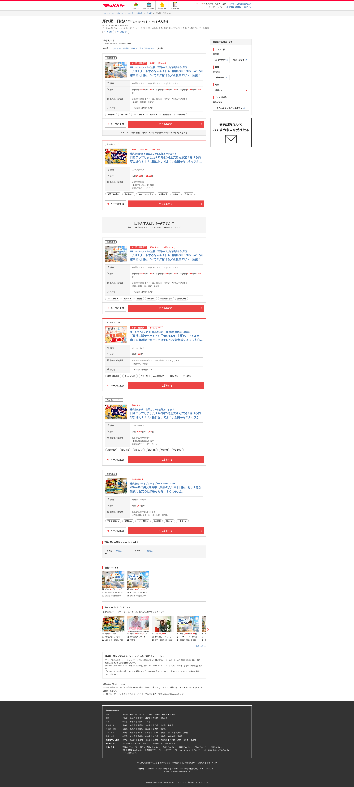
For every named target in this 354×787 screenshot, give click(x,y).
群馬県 (172, 714)
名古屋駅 (164, 740)
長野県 (140, 729)
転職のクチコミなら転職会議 (158, 769)
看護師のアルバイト (154, 750)
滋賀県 (147, 718)
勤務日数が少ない (147, 48)
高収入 (134, 48)
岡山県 (140, 733)
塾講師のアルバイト (130, 747)
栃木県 (164, 714)
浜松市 (155, 740)
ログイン (248, 7)
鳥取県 (125, 733)
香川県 (170, 733)
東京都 (125, 714)
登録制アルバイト (185, 747)
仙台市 (185, 740)
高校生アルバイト (169, 747)
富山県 (147, 729)
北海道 (125, 725)
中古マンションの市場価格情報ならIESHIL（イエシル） (193, 769)
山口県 (155, 733)
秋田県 (155, 725)
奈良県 (155, 718)
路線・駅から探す (143, 744)
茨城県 (157, 714)
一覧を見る (199, 646)
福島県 (170, 725)
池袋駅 (140, 740)
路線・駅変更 (238, 60)
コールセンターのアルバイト (191, 750)
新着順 (126, 48)
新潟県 (132, 729)
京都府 (140, 718)
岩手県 (140, 725)
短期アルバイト (216, 747)
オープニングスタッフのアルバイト (217, 750)
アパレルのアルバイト (131, 753)
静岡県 (140, 722)
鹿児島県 (171, 736)
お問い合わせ (165, 763)
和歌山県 (164, 718)
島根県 (132, 733)
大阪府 (125, 718)
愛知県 (125, 722)
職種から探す (158, 744)
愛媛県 (178, 733)
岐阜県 (132, 722)
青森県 (132, 725)
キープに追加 (117, 124)
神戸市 (172, 740)
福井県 (163, 729)
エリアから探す (128, 744)
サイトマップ (212, 763)
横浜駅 (147, 740)
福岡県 (125, 736)
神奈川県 (133, 714)
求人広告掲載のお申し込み (147, 763)
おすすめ (117, 48)
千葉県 (149, 714)
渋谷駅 (125, 740)
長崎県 (140, 736)
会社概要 (201, 763)
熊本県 (147, 736)
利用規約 (175, 763)
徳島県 (163, 733)
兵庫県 (132, 718)
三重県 (147, 722)
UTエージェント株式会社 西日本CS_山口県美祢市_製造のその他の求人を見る (152, 132)
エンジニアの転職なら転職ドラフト (177, 771)
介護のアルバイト (171, 750)
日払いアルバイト (201, 747)
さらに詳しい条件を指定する (229, 108)
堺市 (179, 740)
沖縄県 (179, 736)
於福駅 (150, 551)
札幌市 (193, 740)
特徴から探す (170, 744)
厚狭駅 (119, 551)
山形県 (163, 725)
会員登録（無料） (234, 7)
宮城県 (147, 725)
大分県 (155, 736)
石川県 (155, 729)
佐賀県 (132, 736)
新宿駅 (132, 740)
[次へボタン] (208, 629)
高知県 (185, 733)
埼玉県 (141, 714)
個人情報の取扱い (188, 763)
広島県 (147, 733)
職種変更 (220, 77)
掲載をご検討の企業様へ (241, 4)
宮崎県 (163, 736)
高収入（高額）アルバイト (150, 747)
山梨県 (125, 729)
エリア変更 (220, 60)
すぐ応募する (165, 124)
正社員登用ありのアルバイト (133, 750)
